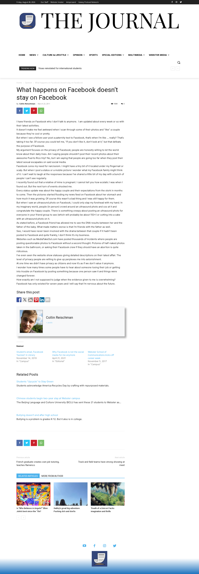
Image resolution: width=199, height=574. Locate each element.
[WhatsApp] (41, 111)
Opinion (28, 82)
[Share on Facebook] (18, 299)
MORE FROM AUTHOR (52, 476)
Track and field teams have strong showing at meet (101, 463)
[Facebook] (172, 2)
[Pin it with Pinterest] (36, 299)
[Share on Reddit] (30, 299)
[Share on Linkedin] (41, 299)
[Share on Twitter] (24, 299)
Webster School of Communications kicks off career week (101, 355)
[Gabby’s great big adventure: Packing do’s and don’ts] (71, 494)
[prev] (173, 68)
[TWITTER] (114, 546)
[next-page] (23, 517)
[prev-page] (18, 517)
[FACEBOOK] (94, 546)
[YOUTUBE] (84, 546)
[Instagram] (176, 2)
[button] (179, 62)
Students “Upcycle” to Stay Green (34, 381)
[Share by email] (47, 299)
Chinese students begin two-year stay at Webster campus (48, 398)
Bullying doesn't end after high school (37, 415)
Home (19, 82)
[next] (178, 68)
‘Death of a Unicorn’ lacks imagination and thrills (63, 68)
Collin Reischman (27, 103)
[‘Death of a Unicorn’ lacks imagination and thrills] (108, 494)
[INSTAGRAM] (104, 546)
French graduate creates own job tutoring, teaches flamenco (37, 463)
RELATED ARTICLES (28, 476)
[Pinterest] (34, 111)
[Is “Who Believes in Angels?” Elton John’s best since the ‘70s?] (33, 494)
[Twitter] (181, 2)
